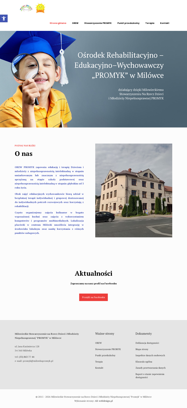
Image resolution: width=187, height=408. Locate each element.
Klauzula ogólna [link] (144, 361)
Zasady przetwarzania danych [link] (151, 367)
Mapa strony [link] (142, 349)
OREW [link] (98, 342)
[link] (4, 18)
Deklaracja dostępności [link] (147, 342)
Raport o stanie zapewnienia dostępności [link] (150, 376)
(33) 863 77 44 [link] (26, 356)
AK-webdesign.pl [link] (104, 400)
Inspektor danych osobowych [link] (150, 355)
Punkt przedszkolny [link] (105, 355)
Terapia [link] (99, 361)
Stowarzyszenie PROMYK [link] (108, 349)
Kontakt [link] (99, 367)
